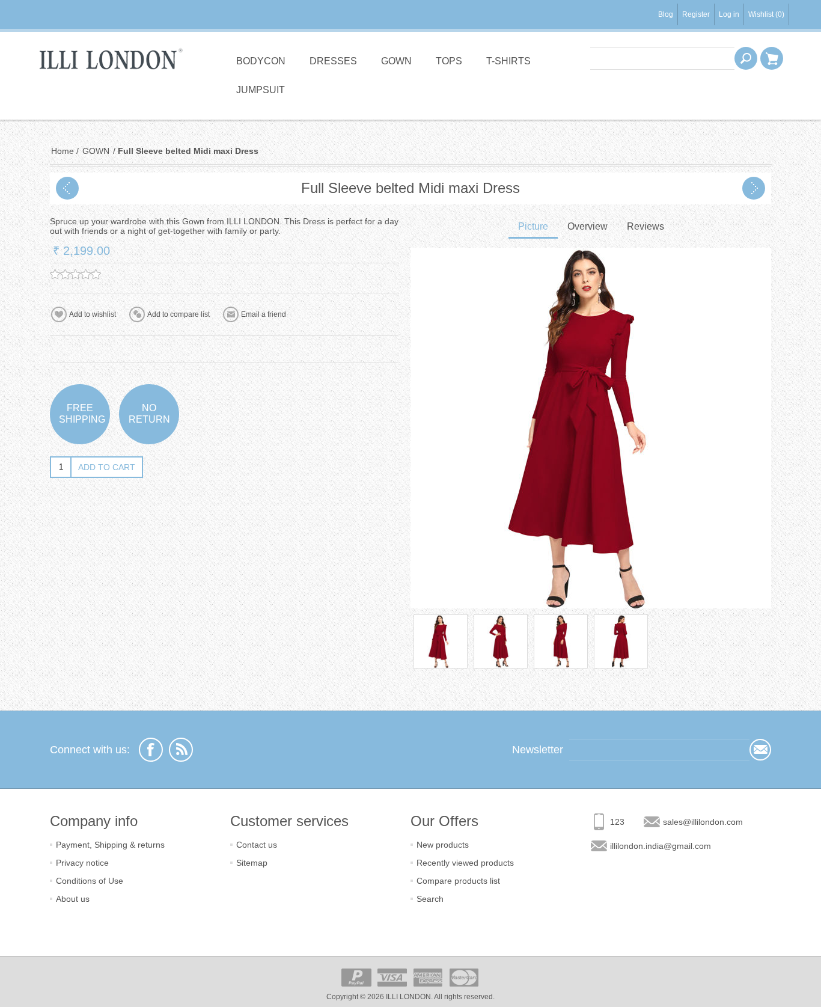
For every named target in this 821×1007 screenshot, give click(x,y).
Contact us (256, 844)
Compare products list (458, 881)
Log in (729, 14)
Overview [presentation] (587, 226)
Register (696, 14)
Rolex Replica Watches (38, 124)
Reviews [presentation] (645, 226)
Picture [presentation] (533, 226)
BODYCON (260, 61)
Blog (665, 14)
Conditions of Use (89, 881)
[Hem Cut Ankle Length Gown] (753, 188)
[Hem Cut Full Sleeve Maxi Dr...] (67, 188)
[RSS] (181, 750)
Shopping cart (771, 58)
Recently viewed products (465, 863)
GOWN (396, 61)
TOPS (449, 61)
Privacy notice (82, 863)
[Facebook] (151, 750)
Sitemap (251, 863)
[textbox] (662, 58)
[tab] (533, 227)
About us (73, 899)
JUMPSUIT (260, 90)
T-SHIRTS (508, 61)
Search (430, 899)
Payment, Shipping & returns (110, 844)
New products (443, 844)
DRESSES (333, 61)
